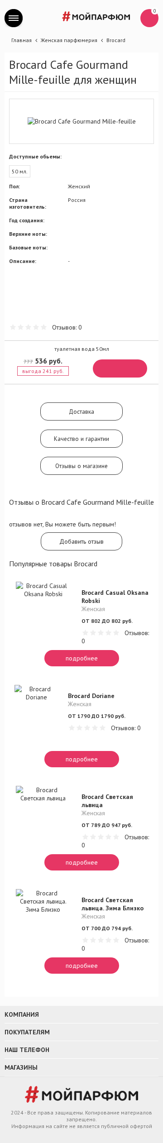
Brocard (115, 40)
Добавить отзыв (81, 541)
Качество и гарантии (81, 439)
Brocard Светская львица (107, 801)
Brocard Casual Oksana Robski (115, 596)
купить (120, 368)
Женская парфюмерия (69, 40)
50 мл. (20, 171)
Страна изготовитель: (27, 203)
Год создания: (26, 220)
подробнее (82, 658)
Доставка (81, 411)
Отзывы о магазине (81, 466)
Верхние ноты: (28, 233)
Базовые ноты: (28, 247)
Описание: (22, 261)
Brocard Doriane (91, 696)
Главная (21, 40)
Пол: (14, 186)
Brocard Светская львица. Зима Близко (113, 904)
